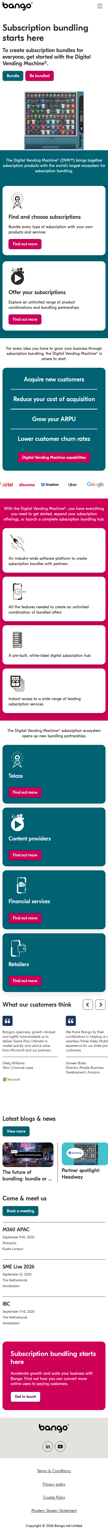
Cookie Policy (54, 1497)
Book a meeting (20, 1211)
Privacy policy (54, 1484)
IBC (6, 1304)
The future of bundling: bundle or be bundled (28, 1178)
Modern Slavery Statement (54, 1510)
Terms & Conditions (54, 1471)
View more (16, 1131)
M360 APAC (16, 1230)
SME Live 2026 (18, 1267)
